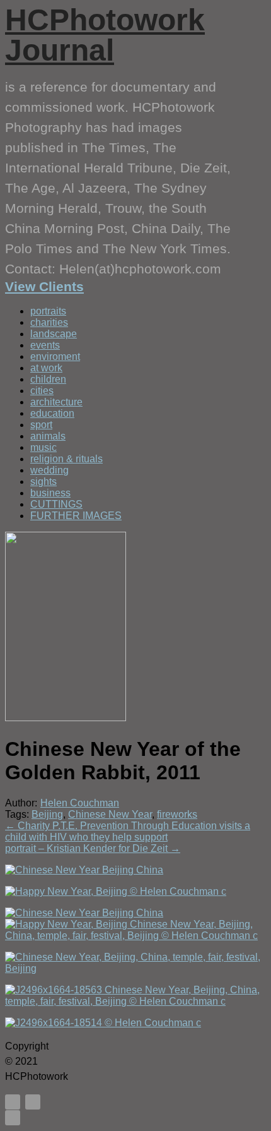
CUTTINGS (56, 504)
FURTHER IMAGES (76, 515)
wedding (49, 470)
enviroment (55, 356)
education (52, 413)
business (50, 493)
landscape (53, 333)
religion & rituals (66, 458)
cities (42, 390)
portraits (48, 311)
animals (48, 436)
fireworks (177, 814)
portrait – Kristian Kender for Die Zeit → (92, 848)
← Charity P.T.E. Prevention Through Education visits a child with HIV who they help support (127, 831)
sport (41, 424)
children (48, 379)
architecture (56, 402)
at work (46, 367)
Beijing (47, 814)
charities (49, 322)
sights (43, 481)
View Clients (44, 286)
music (43, 447)
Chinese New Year (110, 814)
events (45, 345)
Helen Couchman (79, 803)
